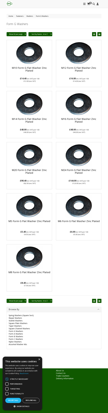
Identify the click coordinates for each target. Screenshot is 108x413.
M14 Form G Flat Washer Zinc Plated (29, 120)
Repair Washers (15, 318)
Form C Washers (16, 339)
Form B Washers (16, 336)
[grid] (94, 34)
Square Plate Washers (18, 323)
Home (11, 16)
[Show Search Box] (94, 4)
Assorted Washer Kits (18, 344)
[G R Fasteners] (10, 3)
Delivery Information (64, 378)
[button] (22, 406)
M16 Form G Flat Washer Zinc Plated (78, 120)
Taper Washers (15, 326)
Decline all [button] (31, 400)
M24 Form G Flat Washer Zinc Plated (78, 171)
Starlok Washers (16, 320)
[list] (99, 34)
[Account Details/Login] (97, 4)
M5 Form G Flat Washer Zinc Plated (29, 221)
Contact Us (60, 373)
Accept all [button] (13, 400)
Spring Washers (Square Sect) (21, 315)
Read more (24, 373)
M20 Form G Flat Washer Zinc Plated (29, 171)
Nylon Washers (15, 341)
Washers (29, 16)
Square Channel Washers (19, 328)
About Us (60, 370)
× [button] (39, 359)
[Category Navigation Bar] (84, 4)
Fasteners (19, 16)
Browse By (14, 309)
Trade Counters (62, 376)
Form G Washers (42, 16)
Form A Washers (16, 334)
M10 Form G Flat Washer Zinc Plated (29, 69)
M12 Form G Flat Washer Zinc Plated (78, 69)
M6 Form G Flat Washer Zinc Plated (79, 221)
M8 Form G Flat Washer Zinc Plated (29, 272)
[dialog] (22, 383)
